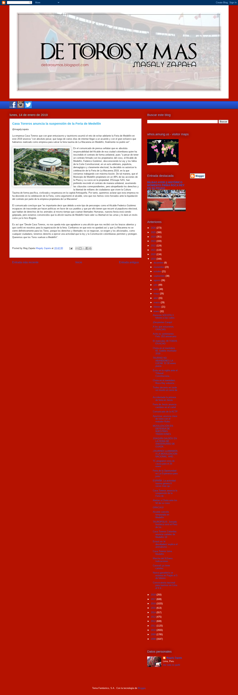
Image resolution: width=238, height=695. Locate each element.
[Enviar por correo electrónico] (77, 248)
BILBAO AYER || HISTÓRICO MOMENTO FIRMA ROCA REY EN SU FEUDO (166, 185)
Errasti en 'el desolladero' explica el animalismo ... (165, 544)
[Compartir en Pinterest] (90, 248)
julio (156, 285)
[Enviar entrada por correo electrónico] (70, 248)
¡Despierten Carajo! (162, 322)
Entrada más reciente (25, 262)
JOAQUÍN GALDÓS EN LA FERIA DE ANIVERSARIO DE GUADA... (165, 442)
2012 (153, 621)
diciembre (159, 262)
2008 (153, 639)
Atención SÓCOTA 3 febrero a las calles (164, 316)
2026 (153, 227)
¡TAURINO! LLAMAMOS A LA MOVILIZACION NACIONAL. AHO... (165, 454)
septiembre (160, 276)
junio (156, 289)
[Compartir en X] (83, 248)
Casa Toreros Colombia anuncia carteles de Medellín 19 (164, 534)
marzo (157, 302)
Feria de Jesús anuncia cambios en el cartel (164, 406)
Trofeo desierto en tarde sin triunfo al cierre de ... (165, 390)
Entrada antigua (129, 262)
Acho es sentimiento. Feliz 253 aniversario (164, 335)
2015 (153, 608)
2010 (153, 630)
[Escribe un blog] (80, 248)
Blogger (141, 688)
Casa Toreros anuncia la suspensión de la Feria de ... (165, 493)
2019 (153, 259)
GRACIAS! (158, 507)
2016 (153, 603)
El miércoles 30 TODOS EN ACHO (165, 342)
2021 (153, 250)
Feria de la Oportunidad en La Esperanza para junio (165, 473)
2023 (153, 241)
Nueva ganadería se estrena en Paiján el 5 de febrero (165, 575)
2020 (153, 254)
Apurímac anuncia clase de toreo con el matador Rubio (165, 419)
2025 (153, 232)
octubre (158, 271)
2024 (153, 236)
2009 (153, 634)
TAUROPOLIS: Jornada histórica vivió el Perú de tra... (165, 524)
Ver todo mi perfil (171, 665)
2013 (153, 616)
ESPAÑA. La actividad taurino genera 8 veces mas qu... (164, 483)
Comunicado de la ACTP (165, 411)
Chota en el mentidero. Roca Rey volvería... (164, 381)
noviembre (159, 267)
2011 (153, 625)
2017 (153, 599)
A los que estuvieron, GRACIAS (163, 328)
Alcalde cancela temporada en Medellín (161, 515)
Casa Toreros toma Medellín (162, 552)
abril (156, 298)
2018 (153, 594)
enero (157, 311)
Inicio (78, 262)
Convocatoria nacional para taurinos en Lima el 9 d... (165, 585)
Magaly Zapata (174, 657)
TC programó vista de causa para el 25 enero (164, 464)
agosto (157, 280)
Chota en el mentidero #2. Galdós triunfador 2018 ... (164, 351)
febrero (157, 306)
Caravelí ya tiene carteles (161, 567)
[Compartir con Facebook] (87, 248)
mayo (157, 293)
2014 (153, 612)
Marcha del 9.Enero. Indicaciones (163, 559)
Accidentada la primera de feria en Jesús (164, 398)
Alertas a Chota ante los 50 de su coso (165, 501)
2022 (153, 245)
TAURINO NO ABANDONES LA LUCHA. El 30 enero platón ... (164, 362)
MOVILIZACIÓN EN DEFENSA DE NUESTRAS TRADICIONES (163, 430)
